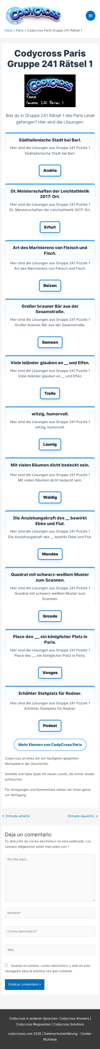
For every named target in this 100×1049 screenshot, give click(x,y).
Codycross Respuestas (33, 1024)
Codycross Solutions (68, 1024)
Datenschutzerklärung (61, 1033)
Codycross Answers (74, 1018)
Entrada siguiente (83, 816)
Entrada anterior (16, 816)
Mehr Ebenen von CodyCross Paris (50, 744)
